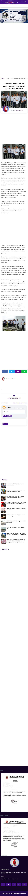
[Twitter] (8, 884)
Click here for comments (20, 403)
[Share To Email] (18, 371)
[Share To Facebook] (5, 371)
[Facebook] (3, 884)
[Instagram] (19, 884)
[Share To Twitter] (12, 371)
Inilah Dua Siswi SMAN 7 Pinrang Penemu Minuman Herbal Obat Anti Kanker (15, 497)
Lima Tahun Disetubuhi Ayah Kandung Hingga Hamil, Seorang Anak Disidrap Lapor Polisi (16, 503)
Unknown (8, 407)
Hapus (9, 415)
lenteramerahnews (10, 378)
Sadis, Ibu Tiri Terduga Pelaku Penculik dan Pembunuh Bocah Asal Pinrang (15, 490)
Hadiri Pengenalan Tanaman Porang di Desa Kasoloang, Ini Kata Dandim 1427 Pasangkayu (16, 534)
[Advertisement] (14, 36)
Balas (4, 415)
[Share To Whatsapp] (24, 371)
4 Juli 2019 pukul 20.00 (20, 407)
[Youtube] (24, 884)
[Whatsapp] (14, 884)
